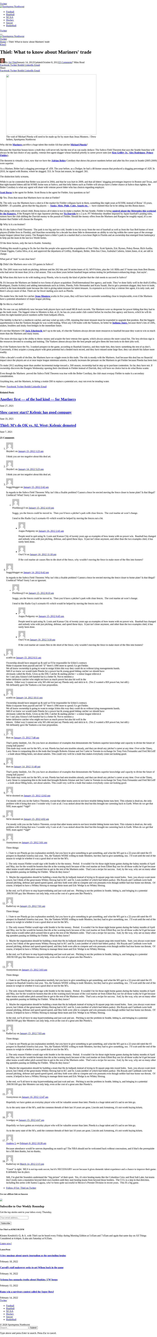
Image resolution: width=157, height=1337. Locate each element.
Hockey (10, 20)
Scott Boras (6, 192)
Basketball (11, 25)
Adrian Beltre (58, 160)
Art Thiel (12, 62)
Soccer (9, 22)
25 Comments (65, 62)
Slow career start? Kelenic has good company (36, 412)
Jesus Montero (43, 296)
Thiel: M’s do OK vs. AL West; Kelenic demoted (38, 425)
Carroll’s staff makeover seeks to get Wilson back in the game (31, 1267)
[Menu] (1, 34)
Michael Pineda (79, 144)
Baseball (10, 14)
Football (10, 11)
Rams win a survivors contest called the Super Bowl (27, 1291)
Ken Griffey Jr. (120, 152)
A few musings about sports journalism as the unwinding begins (33, 1255)
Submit (33, 1328)
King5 (3, 44)
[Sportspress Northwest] (12, 6)
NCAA (9, 17)
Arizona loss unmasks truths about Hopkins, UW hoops (29, 1279)
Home (3, 41)
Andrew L (11, 1143)
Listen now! (6, 1243)
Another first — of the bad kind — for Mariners (38, 399)
